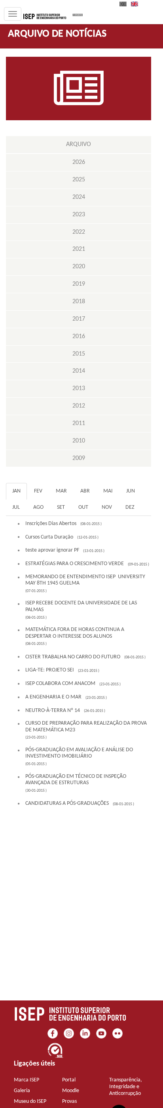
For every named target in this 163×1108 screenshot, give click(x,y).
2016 (78, 336)
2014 (78, 371)
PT (125, 4)
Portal (69, 1080)
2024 (78, 197)
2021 (78, 249)
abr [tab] (85, 491)
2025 (78, 180)
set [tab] (61, 507)
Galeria (22, 1091)
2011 (78, 423)
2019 (78, 284)
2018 (78, 301)
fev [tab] (38, 491)
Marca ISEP (26, 1080)
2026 (78, 162)
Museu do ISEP (30, 1101)
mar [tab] (61, 491)
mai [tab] (108, 491)
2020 (78, 267)
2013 (78, 388)
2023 (78, 215)
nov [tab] (107, 507)
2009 (78, 458)
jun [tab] (130, 491)
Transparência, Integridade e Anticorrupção (125, 1086)
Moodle (70, 1091)
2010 (78, 441)
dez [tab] (130, 507)
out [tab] (83, 507)
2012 (78, 406)
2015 (78, 354)
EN (137, 4)
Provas (69, 1101)
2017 (78, 319)
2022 (78, 232)
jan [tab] (16, 491)
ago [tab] (38, 507)
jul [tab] (16, 507)
